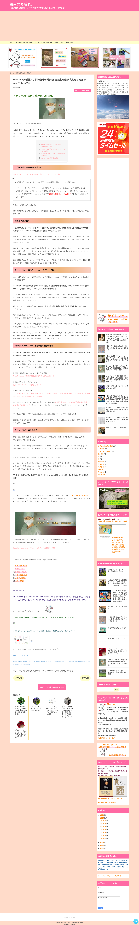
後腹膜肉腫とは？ (47, 147)
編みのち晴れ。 (22, 4)
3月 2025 (103, 832)
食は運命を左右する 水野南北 (107, 802)
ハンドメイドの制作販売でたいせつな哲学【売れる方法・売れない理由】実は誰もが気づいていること (117, 378)
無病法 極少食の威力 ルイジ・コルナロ (110, 798)
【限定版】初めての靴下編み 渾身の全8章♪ (113, 521)
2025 (102, 818)
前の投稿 (85, 678)
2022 (102, 845)
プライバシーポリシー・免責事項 (109, 876)
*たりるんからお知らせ (17, 42)
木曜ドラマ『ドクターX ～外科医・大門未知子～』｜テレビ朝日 (37, 174)
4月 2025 (103, 829)
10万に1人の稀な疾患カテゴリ (52, 687)
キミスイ (101, 472)
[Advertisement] (69, 26)
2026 (102, 815)
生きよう (101, 464)
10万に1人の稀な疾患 (82, 90)
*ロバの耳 (39, 42)
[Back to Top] (135, 921)
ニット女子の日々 (104, 451)
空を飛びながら (102, 81)
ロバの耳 (101, 448)
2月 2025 (103, 835)
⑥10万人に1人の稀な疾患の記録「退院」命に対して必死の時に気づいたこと (117, 419)
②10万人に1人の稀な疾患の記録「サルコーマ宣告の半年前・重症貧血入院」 (117, 409)
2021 (102, 848)
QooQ (73, 924)
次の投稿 (18, 678)
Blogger (73, 917)
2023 (102, 842)
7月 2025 (103, 820)
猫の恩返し (102, 474)
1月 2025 (103, 838)
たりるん (112, 704)
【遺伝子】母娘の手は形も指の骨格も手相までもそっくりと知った (117, 348)
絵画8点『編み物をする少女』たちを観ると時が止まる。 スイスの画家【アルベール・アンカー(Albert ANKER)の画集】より (117, 338)
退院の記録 (19, 581)
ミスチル (101, 467)
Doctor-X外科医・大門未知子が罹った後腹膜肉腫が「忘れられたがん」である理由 (117, 368)
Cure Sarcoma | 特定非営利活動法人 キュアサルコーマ (33, 376)
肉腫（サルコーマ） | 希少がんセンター (28, 385)
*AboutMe (69, 42)
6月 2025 (103, 823)
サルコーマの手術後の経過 (49, 158)
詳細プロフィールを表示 (106, 738)
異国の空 (101, 461)
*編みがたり (30, 42)
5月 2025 (103, 826)
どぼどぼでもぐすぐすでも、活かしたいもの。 (117, 387)
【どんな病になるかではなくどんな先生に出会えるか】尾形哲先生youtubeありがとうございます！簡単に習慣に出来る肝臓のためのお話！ (117, 399)
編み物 (100, 454)
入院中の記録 (20, 578)
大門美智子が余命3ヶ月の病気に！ (52, 144)
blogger (101, 469)
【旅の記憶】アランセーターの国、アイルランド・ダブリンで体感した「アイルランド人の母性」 (117, 358)
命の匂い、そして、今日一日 (116, 427)
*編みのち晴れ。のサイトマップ (53, 42)
